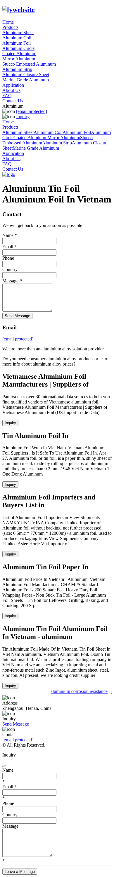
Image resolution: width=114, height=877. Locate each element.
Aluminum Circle (18, 48)
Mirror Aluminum (18, 58)
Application (13, 85)
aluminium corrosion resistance (78, 691)
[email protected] (17, 739)
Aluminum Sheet (18, 32)
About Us (11, 90)
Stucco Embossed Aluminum (29, 64)
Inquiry (23, 116)
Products (10, 27)
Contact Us (12, 100)
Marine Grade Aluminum (25, 79)
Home (8, 22)
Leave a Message (20, 871)
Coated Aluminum (19, 53)
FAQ (7, 95)
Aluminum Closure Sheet (25, 74)
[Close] (4, 766)
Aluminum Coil (16, 37)
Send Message (17, 316)
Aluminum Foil (16, 43)
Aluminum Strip (17, 69)
